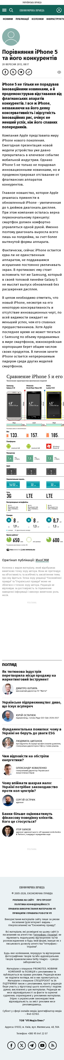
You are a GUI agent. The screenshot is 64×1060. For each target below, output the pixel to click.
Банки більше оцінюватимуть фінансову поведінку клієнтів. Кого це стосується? (27, 818)
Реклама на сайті (23, 900)
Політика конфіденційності (32, 904)
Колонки (38, 19)
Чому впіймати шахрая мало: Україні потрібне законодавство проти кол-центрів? (30, 787)
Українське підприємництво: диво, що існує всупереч (31, 704)
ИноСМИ (42, 560)
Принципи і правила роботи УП (32, 913)
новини (8, 19)
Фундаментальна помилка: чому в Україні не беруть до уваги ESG (31, 731)
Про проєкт (44, 900)
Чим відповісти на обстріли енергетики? (25, 758)
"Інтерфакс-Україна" (45, 934)
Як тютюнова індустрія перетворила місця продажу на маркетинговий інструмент (29, 675)
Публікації (22, 19)
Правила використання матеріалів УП (32, 908)
